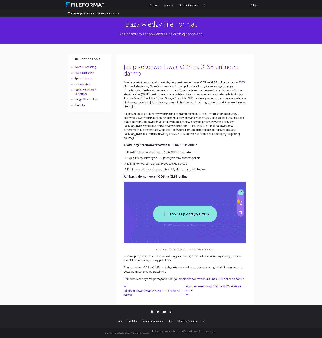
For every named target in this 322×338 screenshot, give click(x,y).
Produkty (154, 5)
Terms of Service (176, 249)
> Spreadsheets (103, 13)
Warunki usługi (191, 331)
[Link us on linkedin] (170, 311)
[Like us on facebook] (152, 311)
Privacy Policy (193, 249)
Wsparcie (169, 5)
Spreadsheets (83, 78)
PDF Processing (84, 72)
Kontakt (210, 331)
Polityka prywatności (164, 331)
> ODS (116, 13)
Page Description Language (85, 91)
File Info (80, 105)
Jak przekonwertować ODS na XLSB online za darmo (181, 70)
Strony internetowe (189, 5)
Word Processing (85, 67)
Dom (120, 321)
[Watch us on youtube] (164, 311)
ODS (242, 82)
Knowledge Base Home (82, 13)
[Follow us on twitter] (158, 311)
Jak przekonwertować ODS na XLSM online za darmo (211, 279)
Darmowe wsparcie (152, 321)
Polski (253, 5)
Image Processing (86, 99)
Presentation (83, 84)
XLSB (136, 114)
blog (170, 321)
